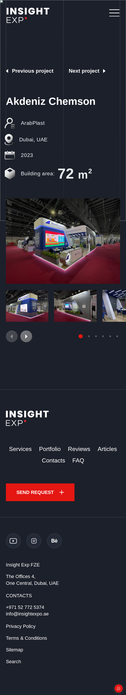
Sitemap (14, 649)
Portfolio (50, 449)
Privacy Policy (21, 626)
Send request (35, 492)
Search (13, 661)
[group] (63, 241)
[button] (26, 336)
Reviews (79, 449)
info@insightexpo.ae (27, 613)
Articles (107, 449)
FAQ (78, 460)
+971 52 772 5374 (25, 607)
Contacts (53, 460)
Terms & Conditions (26, 638)
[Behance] (54, 540)
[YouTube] (13, 540)
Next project (84, 71)
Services (20, 449)
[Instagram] (33, 540)
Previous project (32, 71)
